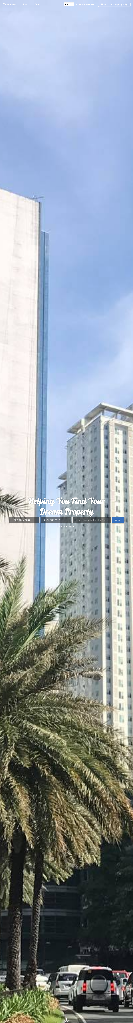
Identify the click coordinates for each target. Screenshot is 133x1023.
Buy (37, 4)
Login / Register (86, 4)
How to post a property (114, 4)
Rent (26, 4)
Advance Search (67, 527)
